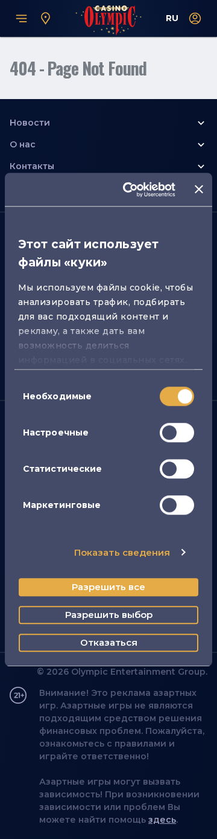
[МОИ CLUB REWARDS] (195, 18)
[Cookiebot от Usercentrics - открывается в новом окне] (129, 190)
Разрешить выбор (109, 614)
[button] (108, 122)
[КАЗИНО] (46, 18)
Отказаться (108, 642)
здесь (162, 819)
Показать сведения (122, 552)
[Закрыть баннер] (199, 189)
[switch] (177, 432)
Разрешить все (108, 587)
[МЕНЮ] (22, 18)
